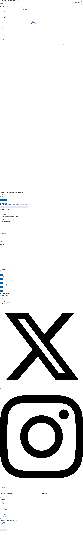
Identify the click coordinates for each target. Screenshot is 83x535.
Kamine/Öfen (5, 510)
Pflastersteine (34, 23)
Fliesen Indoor (46, 13)
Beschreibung (3, 522)
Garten (3, 511)
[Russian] (81, 0)
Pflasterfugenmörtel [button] (6, 13)
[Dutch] (78, 0)
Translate (81, 2)
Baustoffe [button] (3, 11)
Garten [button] (3, 18)
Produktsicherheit (4, 523)
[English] (75, 0)
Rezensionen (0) (4, 524)
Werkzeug (3, 517)
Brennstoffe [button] (3, 27)
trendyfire (5, 194)
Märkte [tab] (23, 206)
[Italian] (82, 0)
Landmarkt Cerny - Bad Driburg (4, 288)
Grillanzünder (21, 204)
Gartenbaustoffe (5, 512)
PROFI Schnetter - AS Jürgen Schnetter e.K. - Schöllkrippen (14, 197)
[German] (76, 0)
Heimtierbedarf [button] (4, 25)
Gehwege (6, 14)
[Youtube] (0, 388)
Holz (64, 13)
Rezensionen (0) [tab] (15, 206)
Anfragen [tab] (26, 206)
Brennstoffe (8, 204)
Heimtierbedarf (4, 514)
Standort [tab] (19, 206)
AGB (2, 490)
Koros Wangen (2, 276)
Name (1, 237)
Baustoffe (3, 503)
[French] (77, 0)
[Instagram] (41, 484)
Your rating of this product (3, 232)
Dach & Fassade (26, 13)
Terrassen (6, 16)
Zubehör (25, 26)
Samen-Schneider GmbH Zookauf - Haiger (6, 280)
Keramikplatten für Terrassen (36, 20)
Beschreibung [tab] (3, 206)
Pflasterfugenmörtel (6, 506)
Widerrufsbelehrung (4, 489)
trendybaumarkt (2, 4)
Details (2, 275)
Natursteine (6, 17)
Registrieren (26, 9)
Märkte (3, 502)
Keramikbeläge (7, 15)
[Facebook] (0, 304)
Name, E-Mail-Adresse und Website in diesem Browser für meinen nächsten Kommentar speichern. (14, 240)
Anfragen (3, 526)
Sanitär (4, 507)
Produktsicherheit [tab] (8, 206)
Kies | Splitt (33, 21)
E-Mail (1, 238)
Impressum (3, 487)
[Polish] (80, 0)
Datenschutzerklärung (5, 488)
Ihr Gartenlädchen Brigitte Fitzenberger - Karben (7, 284)
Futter (4, 26)
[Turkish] (79, 0)
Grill (3, 24)
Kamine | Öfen (26, 29)
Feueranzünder (5, 29)
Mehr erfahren (76, 46)
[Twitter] (41, 387)
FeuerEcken (16, 204)
